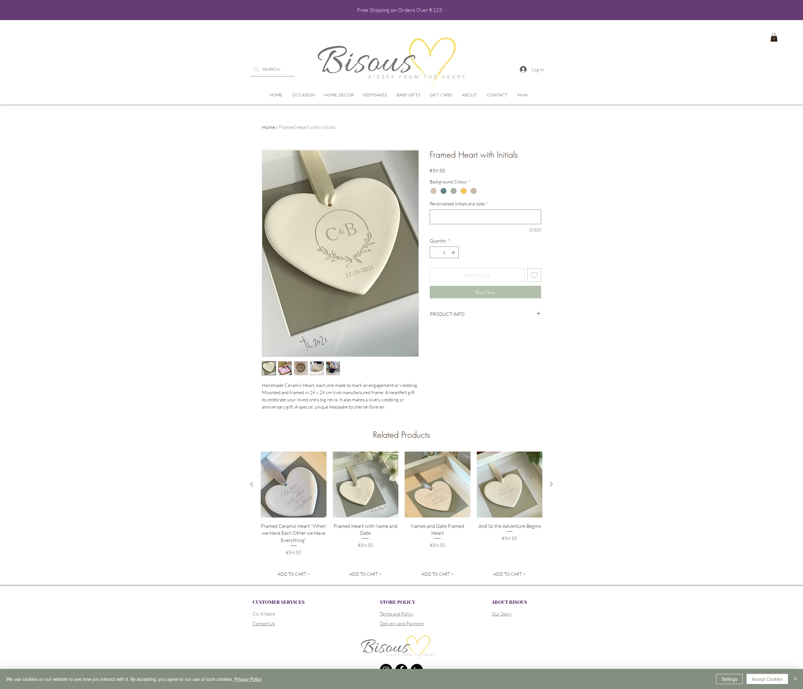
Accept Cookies (767, 679)
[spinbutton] (444, 252)
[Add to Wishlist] (534, 275)
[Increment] (454, 252)
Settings (729, 679)
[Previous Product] (251, 484)
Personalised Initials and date (459, 203)
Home (268, 127)
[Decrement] (435, 252)
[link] (774, 37)
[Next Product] (551, 484)
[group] (401, 515)
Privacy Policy (248, 679)
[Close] (795, 679)
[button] (303, 95)
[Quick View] (294, 485)
